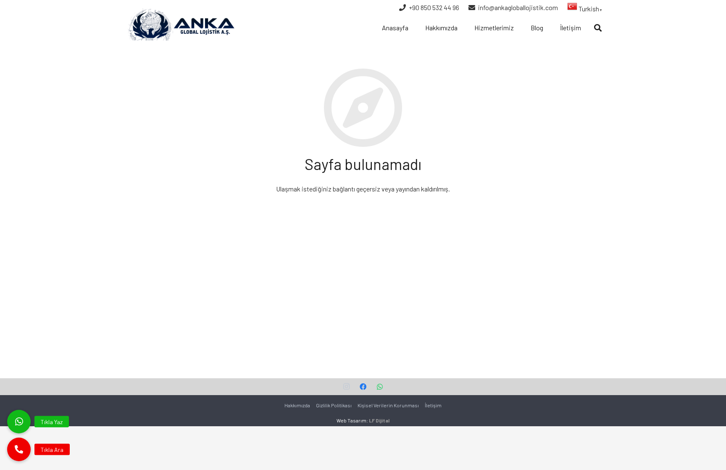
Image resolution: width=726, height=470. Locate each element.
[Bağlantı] (180, 23)
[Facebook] (363, 386)
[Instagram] (346, 386)
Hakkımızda (297, 405)
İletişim (433, 405)
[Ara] (597, 28)
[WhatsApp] (379, 386)
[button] (19, 449)
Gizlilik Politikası (334, 405)
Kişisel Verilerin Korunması (388, 405)
